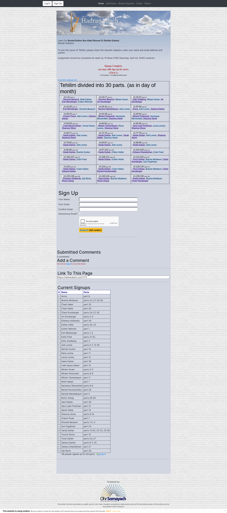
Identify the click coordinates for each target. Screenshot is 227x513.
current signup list (68, 80)
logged (68, 264)
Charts (139, 3)
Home (101, 3)
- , (78, 109)
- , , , (77, 100)
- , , (112, 100)
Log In (47, 3)
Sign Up (58, 3)
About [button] (147, 3)
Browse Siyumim (126, 3)
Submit (84, 230)
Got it (108, 511)
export (102, 454)
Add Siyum (111, 3)
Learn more (116, 511)
